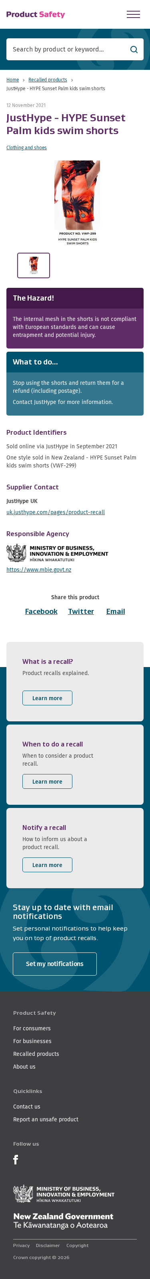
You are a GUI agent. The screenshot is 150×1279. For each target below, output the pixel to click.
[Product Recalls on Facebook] (15, 1158)
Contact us (26, 1107)
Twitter (81, 612)
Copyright (77, 1245)
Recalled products (47, 79)
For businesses (32, 1041)
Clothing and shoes (26, 147)
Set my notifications (55, 963)
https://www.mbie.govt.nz (38, 570)
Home (12, 79)
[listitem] (75, 681)
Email (115, 612)
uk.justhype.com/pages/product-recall (55, 512)
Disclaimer (48, 1245)
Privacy (21, 1245)
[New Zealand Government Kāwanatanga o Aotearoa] (63, 1221)
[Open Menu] (133, 14)
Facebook (41, 612)
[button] (77, 203)
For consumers (32, 1028)
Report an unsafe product (45, 1119)
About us (24, 1067)
